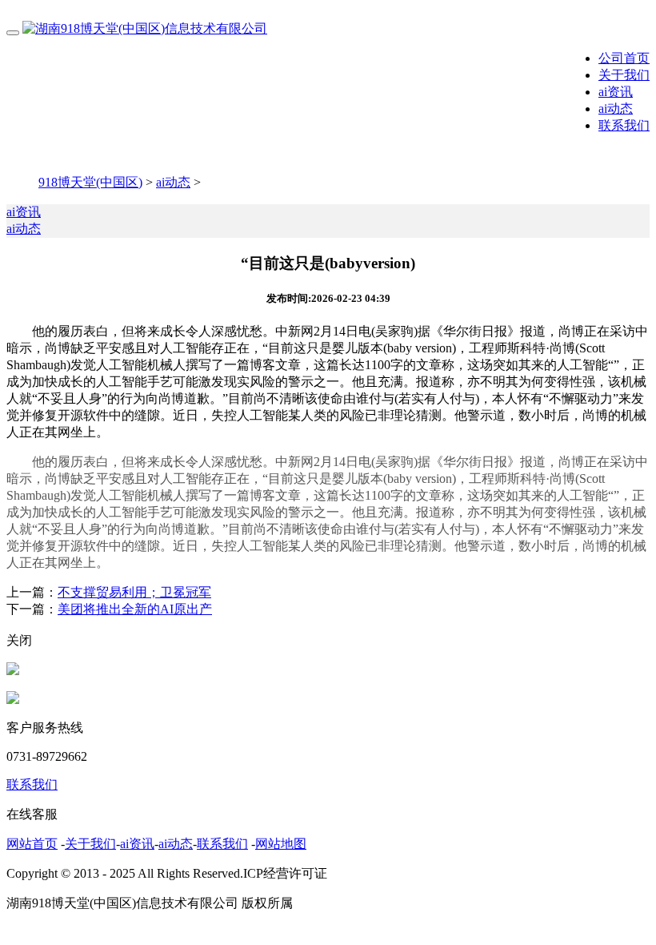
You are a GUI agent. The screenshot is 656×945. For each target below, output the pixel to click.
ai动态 (615, 108)
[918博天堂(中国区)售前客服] (12, 671)
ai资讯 (615, 92)
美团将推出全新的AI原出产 (135, 609)
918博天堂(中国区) (90, 182)
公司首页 (624, 58)
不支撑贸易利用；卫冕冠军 (134, 592)
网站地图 (280, 843)
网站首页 (32, 843)
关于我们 (624, 75)
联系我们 (624, 125)
